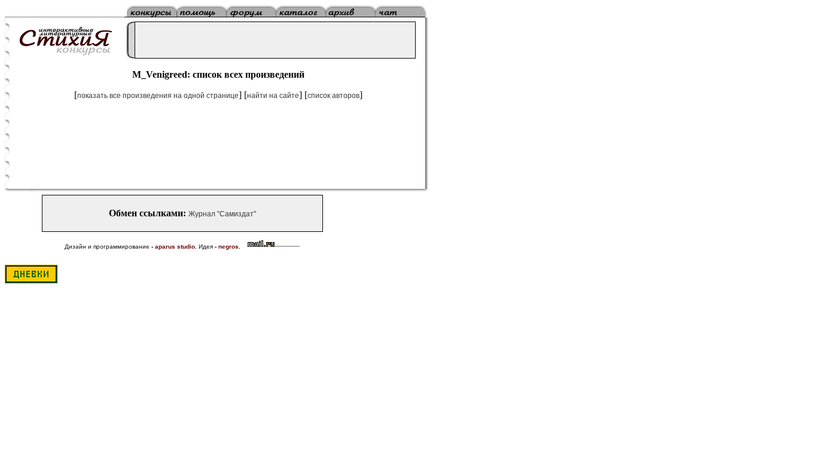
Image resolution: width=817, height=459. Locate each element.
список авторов (333, 95)
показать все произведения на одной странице (158, 95)
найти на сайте (273, 95)
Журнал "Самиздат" (222, 214)
